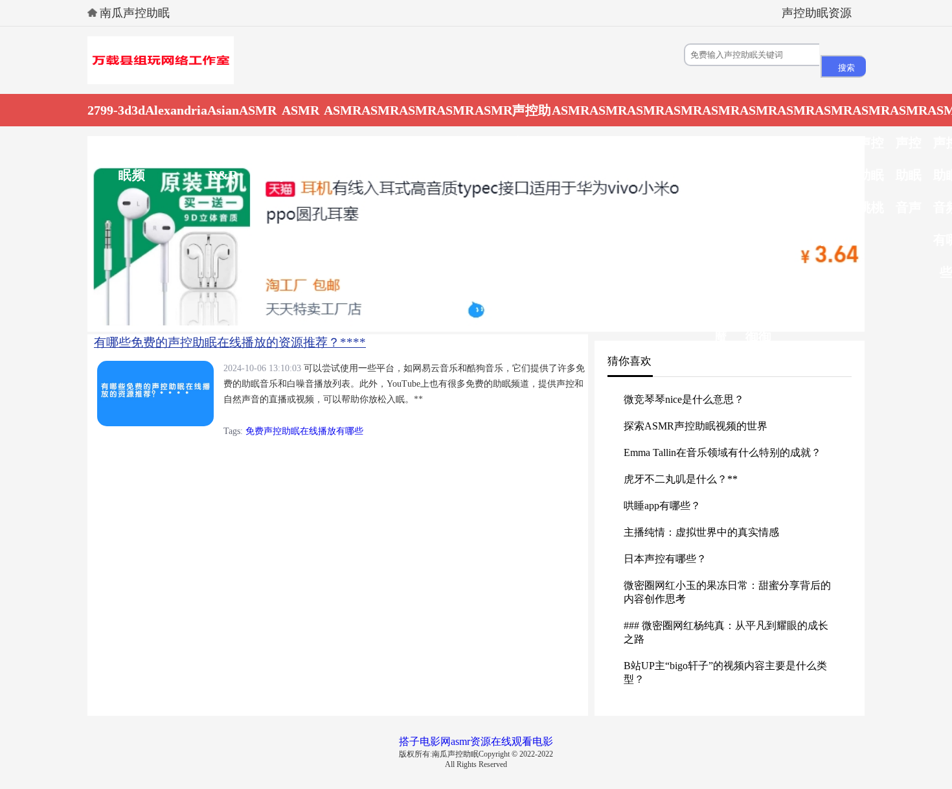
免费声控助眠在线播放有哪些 (304, 431)
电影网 (435, 741)
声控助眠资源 (817, 12)
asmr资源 (471, 741)
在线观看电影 (522, 741)
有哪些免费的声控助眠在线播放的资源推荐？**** (230, 342)
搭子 (409, 741)
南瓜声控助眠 (135, 12)
